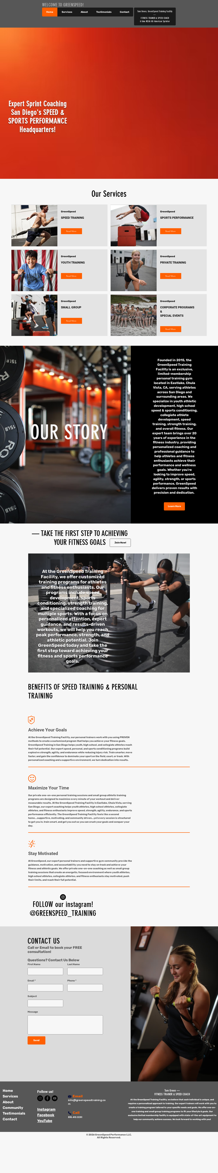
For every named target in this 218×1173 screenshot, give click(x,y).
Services (10, 1096)
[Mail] (69, 1096)
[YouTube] (55, 1098)
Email (31, 981)
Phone (71, 981)
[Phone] (69, 1113)
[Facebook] (47, 1098)
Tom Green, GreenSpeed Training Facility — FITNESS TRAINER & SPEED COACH (154, 14)
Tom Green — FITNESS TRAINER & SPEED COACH (172, 1092)
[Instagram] (63, 897)
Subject (32, 996)
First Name (34, 964)
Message (33, 1012)
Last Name (73, 964)
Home (8, 1091)
